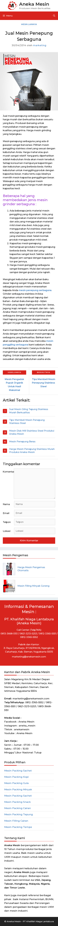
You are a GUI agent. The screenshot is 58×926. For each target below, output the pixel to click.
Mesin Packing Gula (16, 783)
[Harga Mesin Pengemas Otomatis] (9, 569)
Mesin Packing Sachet (18, 770)
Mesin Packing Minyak (18, 789)
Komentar (8, 471)
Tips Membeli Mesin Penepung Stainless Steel (27, 421)
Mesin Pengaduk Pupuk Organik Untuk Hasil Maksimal (14, 384)
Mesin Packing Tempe (18, 827)
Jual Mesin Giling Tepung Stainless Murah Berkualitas (28, 411)
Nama (6, 504)
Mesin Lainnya (29, 24)
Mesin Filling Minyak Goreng (33, 586)
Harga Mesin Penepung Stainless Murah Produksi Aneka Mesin (32, 451)
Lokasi (6, 531)
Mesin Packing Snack (17, 802)
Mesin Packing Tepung (18, 814)
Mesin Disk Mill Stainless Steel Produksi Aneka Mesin (31, 432)
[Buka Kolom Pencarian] (54, 15)
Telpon (7, 522)
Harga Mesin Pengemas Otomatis (31, 569)
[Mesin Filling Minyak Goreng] (9, 586)
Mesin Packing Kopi (16, 776)
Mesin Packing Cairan (17, 808)
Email (6, 513)
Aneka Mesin (34, 4)
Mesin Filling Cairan (16, 820)
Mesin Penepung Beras (22, 441)
